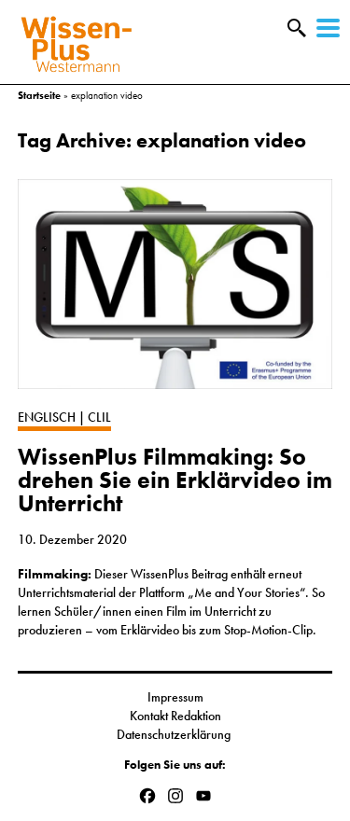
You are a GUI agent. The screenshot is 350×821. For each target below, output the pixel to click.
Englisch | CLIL (64, 417)
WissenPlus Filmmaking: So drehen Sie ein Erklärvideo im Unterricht (175, 480)
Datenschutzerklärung (175, 734)
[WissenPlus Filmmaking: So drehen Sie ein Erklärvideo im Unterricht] (175, 293)
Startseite (39, 95)
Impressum (175, 697)
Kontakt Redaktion (175, 715)
